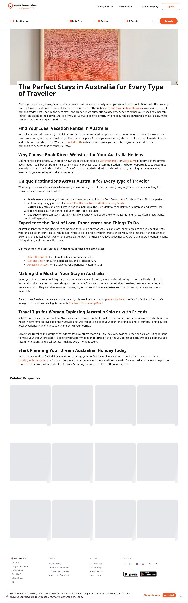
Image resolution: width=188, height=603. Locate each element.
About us (15, 562)
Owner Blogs (96, 567)
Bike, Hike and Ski (37, 257)
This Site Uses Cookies (59, 571)
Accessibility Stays (38, 264)
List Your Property (149, 6)
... (155, 21)
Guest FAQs (16, 574)
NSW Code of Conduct (59, 575)
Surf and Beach (36, 260)
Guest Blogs (95, 575)
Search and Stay (111, 108)
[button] (81, 21)
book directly (74, 142)
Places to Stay (96, 563)
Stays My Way (133, 108)
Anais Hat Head (76, 203)
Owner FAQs (17, 570)
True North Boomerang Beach (106, 203)
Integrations (17, 578)
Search (169, 21)
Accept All (169, 595)
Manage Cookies (152, 595)
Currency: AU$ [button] (102, 6)
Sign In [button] (171, 6)
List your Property (19, 566)
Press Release (96, 571)
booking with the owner (32, 360)
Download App (126, 6)
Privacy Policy (55, 563)
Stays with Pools (109, 160)
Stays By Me (129, 160)
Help (13, 581)
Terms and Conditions (59, 567)
